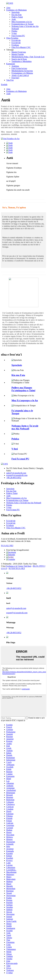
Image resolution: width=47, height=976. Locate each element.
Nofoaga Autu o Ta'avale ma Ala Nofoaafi (24, 427)
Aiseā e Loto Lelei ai (20, 75)
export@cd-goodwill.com (16, 475)
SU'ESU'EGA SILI (17, 568)
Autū (13, 19)
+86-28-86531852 (13, 478)
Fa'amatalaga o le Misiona (22, 73)
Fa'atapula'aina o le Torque (22, 24)
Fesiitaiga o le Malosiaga (16, 10)
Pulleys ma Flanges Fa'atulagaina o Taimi (23, 389)
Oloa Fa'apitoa (12, 38)
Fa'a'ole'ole (16, 40)
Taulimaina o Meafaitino (21, 61)
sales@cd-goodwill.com (16, 473)
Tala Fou (10, 80)
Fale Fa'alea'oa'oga (19, 68)
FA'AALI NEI (7, 545)
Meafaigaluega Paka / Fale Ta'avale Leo (27, 57)
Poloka (14, 31)
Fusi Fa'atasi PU (18, 36)
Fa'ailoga (15, 45)
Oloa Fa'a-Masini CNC (21, 47)
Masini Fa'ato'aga (18, 52)
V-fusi (14, 33)
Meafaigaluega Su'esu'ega (22, 71)
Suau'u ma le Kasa (19, 59)
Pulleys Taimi (17, 17)
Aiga (8, 7)
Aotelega (15, 66)
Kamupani (10, 64)
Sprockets (15, 12)
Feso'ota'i (15, 78)
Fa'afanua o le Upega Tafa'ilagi (18, 566)
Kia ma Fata (16, 15)
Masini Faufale (17, 54)
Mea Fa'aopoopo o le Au (21, 22)
